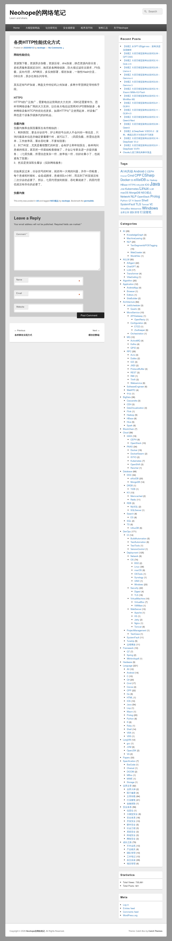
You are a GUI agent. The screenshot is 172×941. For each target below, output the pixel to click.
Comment (21, 234)
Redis (133, 499)
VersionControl (138, 549)
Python (124, 200)
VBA (129, 732)
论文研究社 (51, 27)
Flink (129, 411)
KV (128, 492)
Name (19, 279)
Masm (130, 711)
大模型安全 (132, 814)
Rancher (135, 467)
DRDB (130, 485)
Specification (129, 761)
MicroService (133, 312)
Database (127, 471)
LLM (151, 189)
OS (132, 559)
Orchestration (137, 333)
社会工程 (131, 828)
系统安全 (131, 831)
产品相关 (131, 849)
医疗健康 (131, 792)
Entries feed (129, 908)
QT (130, 200)
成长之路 (127, 842)
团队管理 (134, 212)
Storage (130, 782)
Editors (130, 294)
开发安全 (131, 821)
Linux (144, 188)
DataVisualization (135, 407)
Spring (130, 655)
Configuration (137, 323)
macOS (124, 192)
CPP (138, 175)
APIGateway (137, 315)
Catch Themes (155, 930)
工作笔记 (131, 856)
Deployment (132, 552)
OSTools (138, 573)
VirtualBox (125, 208)
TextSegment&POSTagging (144, 245)
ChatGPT (131, 266)
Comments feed (130, 911)
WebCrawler (136, 252)
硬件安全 (131, 824)
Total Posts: (129, 885)
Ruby (129, 725)
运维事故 (131, 644)
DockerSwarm (137, 453)
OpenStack (143, 196)
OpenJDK (131, 750)
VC (151, 204)
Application (128, 284)
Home (16, 27)
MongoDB (134, 192)
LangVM (127, 739)
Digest (137, 591)
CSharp (148, 175)
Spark (130, 425)
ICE (132, 361)
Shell (145, 200)
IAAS (129, 436)
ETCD (137, 326)
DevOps (127, 531)
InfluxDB (140, 184)
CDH (129, 404)
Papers (126, 757)
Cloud (125, 432)
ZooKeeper (139, 330)
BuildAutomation (138, 538)
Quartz (134, 308)
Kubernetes (132, 189)
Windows (150, 208)
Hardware (127, 662)
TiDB (133, 489)
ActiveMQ (135, 340)
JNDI (133, 365)
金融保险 (131, 803)
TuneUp (130, 640)
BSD (136, 563)
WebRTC (131, 390)
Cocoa (130, 686)
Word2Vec (135, 255)
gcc (128, 743)
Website (20, 306)
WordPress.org (130, 915)
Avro (133, 354)
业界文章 (124, 212)
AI (121, 171)
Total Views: (129, 882)
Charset (123, 176)
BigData (127, 397)
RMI (133, 376)
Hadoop (130, 414)
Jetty (136, 619)
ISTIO (133, 457)
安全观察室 (69, 27)
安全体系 (127, 807)
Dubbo (134, 358)
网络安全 (131, 838)
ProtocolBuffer (137, 368)
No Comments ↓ (56, 47)
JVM (122, 188)
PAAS (130, 446)
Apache (138, 612)
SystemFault (127, 204)
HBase (124, 184)
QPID (133, 347)
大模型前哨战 (33, 27)
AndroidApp (132, 287)
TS (128, 524)
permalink (89, 200)
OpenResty (139, 319)
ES (132, 180)
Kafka (133, 344)
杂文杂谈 (131, 860)
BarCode (131, 764)
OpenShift (135, 464)
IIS (135, 616)
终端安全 (131, 835)
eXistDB (140, 179)
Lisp (129, 708)
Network (125, 196)
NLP (134, 196)
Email (19, 293)
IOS (147, 184)
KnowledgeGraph (135, 234)
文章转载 (131, 796)
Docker (125, 179)
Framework (128, 648)
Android (139, 171)
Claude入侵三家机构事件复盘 (137, 152)
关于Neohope (121, 27)
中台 (129, 393)
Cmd (130, 175)
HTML (130, 697)
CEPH (150, 171)
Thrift (133, 379)
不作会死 (131, 845)
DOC (129, 474)
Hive (129, 421)
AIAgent (131, 262)
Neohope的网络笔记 (38, 12)
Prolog (155, 196)
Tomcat (145, 204)
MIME (130, 778)
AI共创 (128, 171)
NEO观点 (54, 200)
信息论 (130, 810)
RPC (129, 351)
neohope (41, 47)
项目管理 (131, 863)
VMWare (138, 605)
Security (135, 587)
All (37, 200)
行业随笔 (145, 212)
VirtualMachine (138, 598)
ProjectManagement (136, 630)
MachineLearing (134, 238)
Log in (126, 904)
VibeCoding (132, 277)
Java (155, 183)
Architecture (129, 301)
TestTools (135, 545)
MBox (130, 775)
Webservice (136, 208)
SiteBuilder (132, 298)
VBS (129, 736)
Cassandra (132, 400)
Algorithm (127, 280)
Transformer (132, 273)
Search (137, 200)
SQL (129, 520)
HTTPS (132, 184)
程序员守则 (87, 27)
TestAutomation (138, 542)
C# (128, 679)
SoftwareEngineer (135, 386)
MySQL (134, 506)
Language (127, 665)
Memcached (136, 496)
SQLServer (136, 510)
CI (128, 534)
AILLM (126, 259)
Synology (138, 577)
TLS (138, 204)
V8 (128, 754)
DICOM (130, 771)
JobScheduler (133, 305)
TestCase (135, 633)
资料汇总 (103, 27)
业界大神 (131, 789)
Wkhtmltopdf (133, 658)
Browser (131, 291)
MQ (128, 337)
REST (133, 372)
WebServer (136, 609)
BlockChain (128, 429)
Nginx (137, 623)
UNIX (137, 580)
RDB (129, 503)
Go (147, 180)
